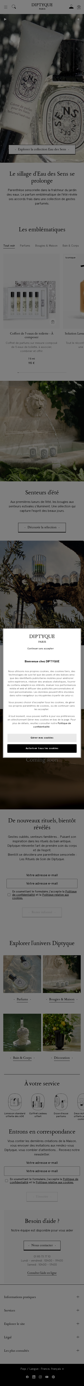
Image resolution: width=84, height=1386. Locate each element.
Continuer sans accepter (40, 648)
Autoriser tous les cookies (42, 748)
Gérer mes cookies (42, 737)
